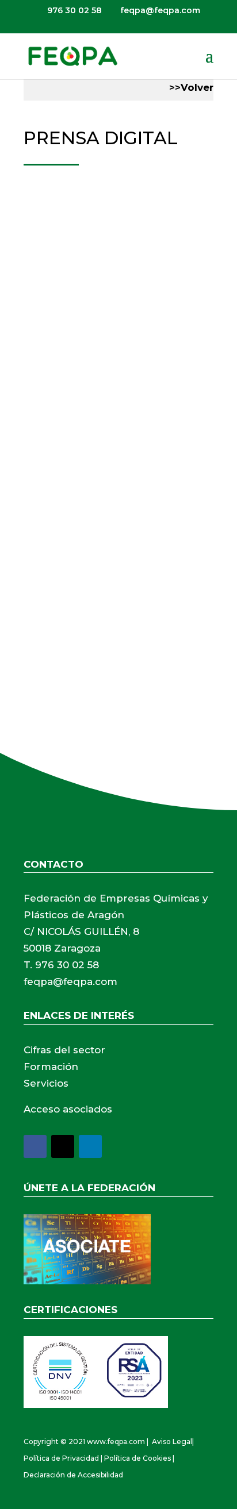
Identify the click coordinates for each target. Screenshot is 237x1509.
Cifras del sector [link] (64, 1050)
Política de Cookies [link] (137, 1458)
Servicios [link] (46, 1083)
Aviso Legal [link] (172, 1441)
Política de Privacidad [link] (61, 1458)
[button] (209, 63)
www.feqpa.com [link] (116, 1441)
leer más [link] (55, 411)
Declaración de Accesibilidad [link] (73, 1474)
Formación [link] (51, 1066)
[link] (72, 55)
